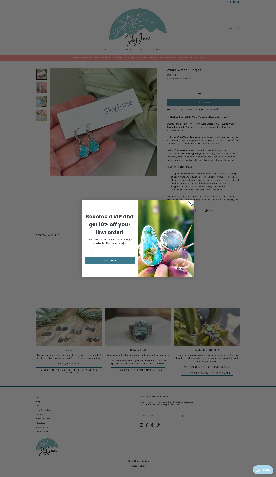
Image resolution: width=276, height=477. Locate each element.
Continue (110, 260)
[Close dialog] (190, 203)
